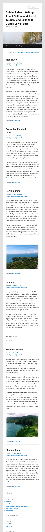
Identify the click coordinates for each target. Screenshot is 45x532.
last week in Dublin (12, 508)
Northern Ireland (14, 349)
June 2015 (9, 524)
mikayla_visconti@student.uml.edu (28, 52)
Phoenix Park (13, 449)
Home (8, 46)
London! (10, 282)
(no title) (8, 502)
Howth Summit (13, 190)
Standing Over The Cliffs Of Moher (17, 506)
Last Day (8, 504)
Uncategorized (15, 120)
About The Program (18, 46)
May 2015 (9, 526)
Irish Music (11, 59)
